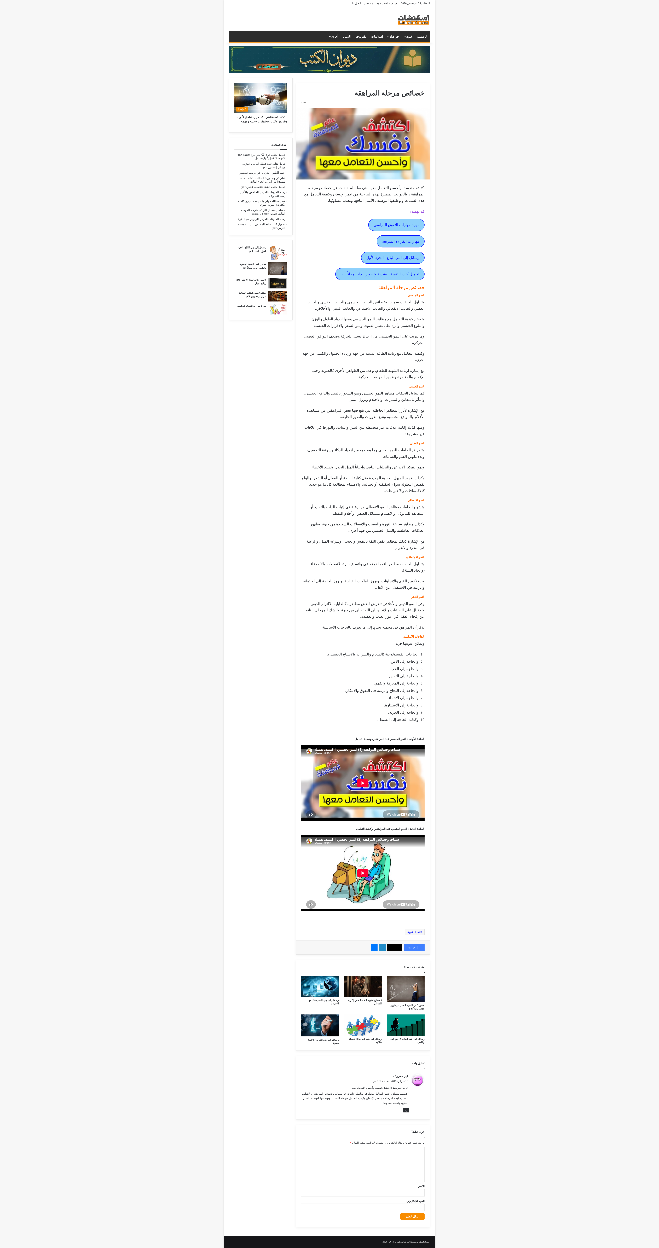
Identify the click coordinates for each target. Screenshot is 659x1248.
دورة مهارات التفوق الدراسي (396, 225)
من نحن (368, 3)
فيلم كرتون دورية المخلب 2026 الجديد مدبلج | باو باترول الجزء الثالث (262, 179)
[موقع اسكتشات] (413, 19)
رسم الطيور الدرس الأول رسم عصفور (262, 172)
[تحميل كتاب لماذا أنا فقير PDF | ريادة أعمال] (277, 283)
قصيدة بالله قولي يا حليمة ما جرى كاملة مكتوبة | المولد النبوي (261, 203)
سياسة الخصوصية (387, 3)
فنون (409, 36)
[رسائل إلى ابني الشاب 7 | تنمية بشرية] (320, 1025)
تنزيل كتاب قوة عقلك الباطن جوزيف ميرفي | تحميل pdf (263, 165)
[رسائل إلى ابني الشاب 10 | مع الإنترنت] (320, 986)
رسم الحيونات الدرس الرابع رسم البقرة (261, 219)
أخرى (334, 36)
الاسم (421, 1186)
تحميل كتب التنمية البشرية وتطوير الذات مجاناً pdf (380, 274)
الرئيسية (422, 36)
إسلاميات (377, 36)
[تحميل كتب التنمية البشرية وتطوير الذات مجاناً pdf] (406, 989)
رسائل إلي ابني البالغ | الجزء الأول (392, 258)
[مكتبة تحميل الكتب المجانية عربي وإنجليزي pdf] (277, 296)
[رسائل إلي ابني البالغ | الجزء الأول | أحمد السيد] (277, 253)
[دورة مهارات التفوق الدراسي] (277, 309)
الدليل (347, 36)
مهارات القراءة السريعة (400, 241)
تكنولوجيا (360, 36)
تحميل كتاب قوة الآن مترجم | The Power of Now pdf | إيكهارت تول (261, 156)
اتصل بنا (356, 3)
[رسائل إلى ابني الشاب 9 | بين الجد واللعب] (406, 1025)
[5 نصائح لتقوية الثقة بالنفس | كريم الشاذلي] (363, 986)
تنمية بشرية (413, 932)
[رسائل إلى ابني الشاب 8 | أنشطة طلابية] (363, 1025)
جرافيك (394, 36)
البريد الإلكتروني (416, 1200)
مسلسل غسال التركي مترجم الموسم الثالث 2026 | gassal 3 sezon (263, 211)
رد (406, 1110)
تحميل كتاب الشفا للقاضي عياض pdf (263, 187)
